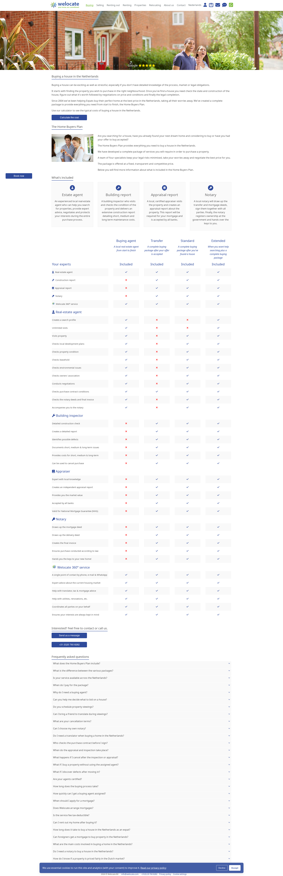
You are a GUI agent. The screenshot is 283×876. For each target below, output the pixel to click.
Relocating (155, 5)
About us (169, 5)
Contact (181, 5)
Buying (89, 5)
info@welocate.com (130, 874)
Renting (127, 5)
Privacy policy (165, 874)
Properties (140, 5)
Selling (100, 5)
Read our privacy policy (153, 868)
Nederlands (194, 5)
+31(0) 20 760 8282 (149, 874)
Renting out (113, 5)
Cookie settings (180, 874)
